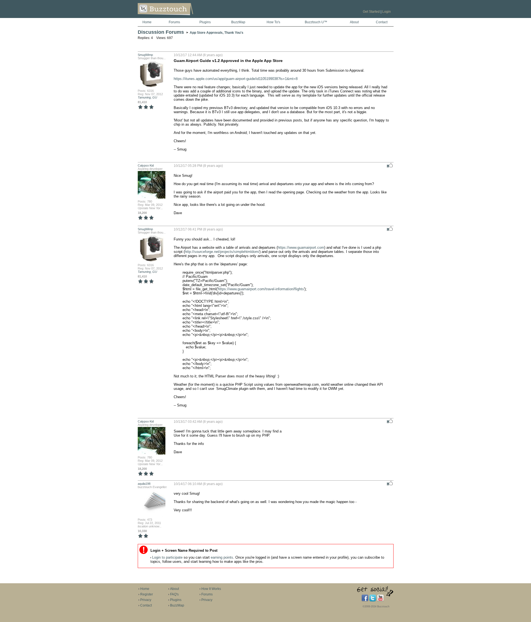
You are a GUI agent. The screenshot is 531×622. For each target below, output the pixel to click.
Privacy (145, 600)
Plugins (205, 22)
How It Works (211, 589)
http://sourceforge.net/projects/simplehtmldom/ (222, 252)
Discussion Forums (161, 32)
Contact (381, 22)
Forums (174, 22)
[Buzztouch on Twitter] (372, 600)
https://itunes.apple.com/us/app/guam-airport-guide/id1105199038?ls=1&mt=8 (236, 79)
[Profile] (151, 87)
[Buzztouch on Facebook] (364, 600)
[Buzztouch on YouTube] (380, 600)
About (354, 22)
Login (386, 12)
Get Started (371, 12)
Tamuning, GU (147, 97)
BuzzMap (238, 22)
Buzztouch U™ (316, 22)
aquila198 (144, 483)
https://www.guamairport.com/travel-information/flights (261, 289)
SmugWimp (145, 54)
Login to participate (167, 557)
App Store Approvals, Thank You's (216, 33)
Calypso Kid (146, 165)
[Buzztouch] (179, 17)
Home (147, 22)
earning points (222, 557)
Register (146, 594)
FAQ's (174, 594)
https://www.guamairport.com (301, 247)
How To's (273, 22)
